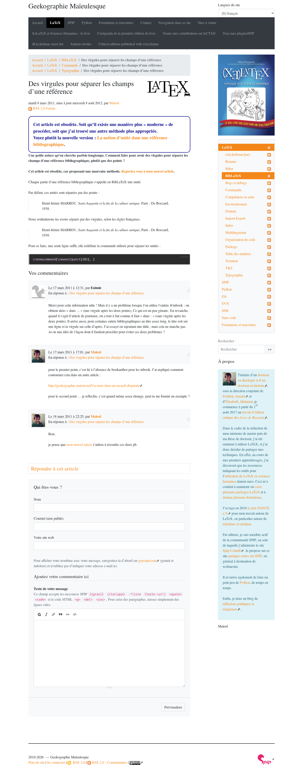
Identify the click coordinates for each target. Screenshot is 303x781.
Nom (37, 499)
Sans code (229, 317)
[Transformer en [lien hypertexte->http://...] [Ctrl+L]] (53, 614)
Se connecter (56, 762)
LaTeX (55, 22)
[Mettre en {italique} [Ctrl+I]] (46, 614)
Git (224, 296)
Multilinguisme (235, 232)
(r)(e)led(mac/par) (237, 154)
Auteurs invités (80, 43)
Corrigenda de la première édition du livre (126, 33)
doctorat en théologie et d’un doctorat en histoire (253, 380)
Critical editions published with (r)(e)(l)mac (128, 43)
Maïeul (114, 102)
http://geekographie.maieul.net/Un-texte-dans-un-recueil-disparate (94, 385)
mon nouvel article (79, 444)
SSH (225, 310)
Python (87, 22)
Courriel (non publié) (48, 518)
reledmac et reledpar (237, 523)
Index (229, 225)
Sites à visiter (207, 22)
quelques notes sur (245, 555)
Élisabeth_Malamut (239, 401)
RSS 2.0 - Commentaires (109, 762)
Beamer (230, 161)
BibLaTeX (69, 59)
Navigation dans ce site (174, 22)
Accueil (37, 22)
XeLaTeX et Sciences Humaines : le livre (61, 33)
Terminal (231, 260)
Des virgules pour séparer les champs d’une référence (106, 293)
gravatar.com (147, 560)
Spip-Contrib (232, 550)
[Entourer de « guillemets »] (67, 614)
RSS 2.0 (78, 762)
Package (231, 246)
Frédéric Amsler (234, 396)
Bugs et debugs (236, 182)
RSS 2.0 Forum (43, 108)
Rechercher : (227, 340)
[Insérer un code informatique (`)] (74, 614)
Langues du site (229, 4)
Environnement (236, 204)
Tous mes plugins (238, 33)
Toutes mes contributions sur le (189, 33)
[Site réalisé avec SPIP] (266, 759)
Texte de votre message (51, 588)
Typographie (70, 70)
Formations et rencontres (116, 22)
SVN (225, 303)
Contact (145, 22)
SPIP (225, 282)
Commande (70, 65)
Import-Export (235, 218)
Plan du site (36, 762)
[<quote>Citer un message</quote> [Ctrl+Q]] (60, 614)
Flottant (230, 211)
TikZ (228, 268)
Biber (229, 168)
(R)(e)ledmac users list (47, 43)
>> (270, 349)
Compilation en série (239, 197)
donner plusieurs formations (242, 497)
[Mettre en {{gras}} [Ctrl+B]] (39, 614)
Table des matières (238, 253)
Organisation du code (240, 239)
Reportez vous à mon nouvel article (147, 171)
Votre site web (44, 537)
